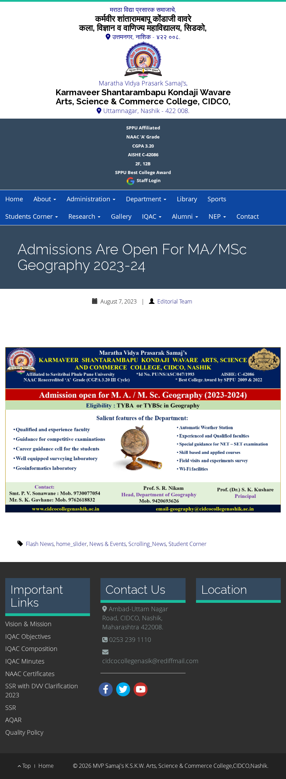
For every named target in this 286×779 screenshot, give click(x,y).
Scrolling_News (147, 544)
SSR (10, 707)
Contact (247, 216)
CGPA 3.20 (143, 146)
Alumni (183, 216)
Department (144, 199)
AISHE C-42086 (143, 154)
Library (187, 199)
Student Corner (187, 544)
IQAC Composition (31, 648)
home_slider (71, 544)
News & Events (107, 544)
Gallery (121, 216)
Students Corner (29, 216)
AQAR (13, 720)
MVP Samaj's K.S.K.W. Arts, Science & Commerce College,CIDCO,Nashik (180, 766)
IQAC (150, 216)
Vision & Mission (28, 624)
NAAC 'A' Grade (143, 137)
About (43, 199)
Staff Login (148, 180)
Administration (89, 199)
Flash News (40, 544)
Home (14, 199)
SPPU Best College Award (143, 172)
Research (82, 216)
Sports (217, 199)
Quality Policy (24, 732)
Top (26, 766)
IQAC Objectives (28, 636)
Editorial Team (174, 301)
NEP (216, 216)
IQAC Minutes (24, 661)
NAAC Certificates (29, 673)
